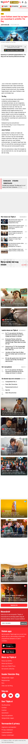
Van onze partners (7, 716)
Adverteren (5, 713)
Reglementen (6, 680)
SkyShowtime (6, 705)
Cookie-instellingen (8, 735)
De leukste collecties (8, 669)
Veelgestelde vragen (8, 678)
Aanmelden (23, 623)
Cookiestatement (7, 732)
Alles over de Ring (7, 686)
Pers (3, 683)
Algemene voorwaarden (9, 727)
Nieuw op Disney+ (7, 664)
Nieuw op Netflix (7, 661)
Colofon (4, 710)
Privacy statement (7, 730)
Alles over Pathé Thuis (8, 666)
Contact (4, 708)
